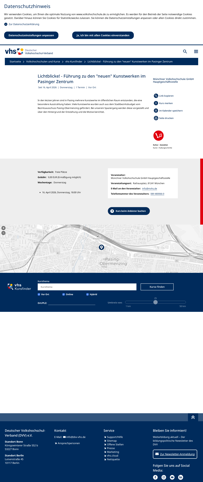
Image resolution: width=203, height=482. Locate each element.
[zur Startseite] (28, 51)
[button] (101, 249)
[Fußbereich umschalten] (193, 417)
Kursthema (43, 281)
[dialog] (101, 22)
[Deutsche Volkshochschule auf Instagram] (164, 477)
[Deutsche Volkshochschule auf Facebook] (156, 477)
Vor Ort (45, 294)
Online (69, 294)
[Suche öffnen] (185, 51)
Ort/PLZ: (42, 303)
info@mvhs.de (149, 188)
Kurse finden (157, 286)
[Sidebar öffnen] (196, 51)
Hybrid (93, 294)
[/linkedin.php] (181, 477)
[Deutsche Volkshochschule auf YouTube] (173, 477)
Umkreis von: (115, 302)
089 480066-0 (157, 193)
